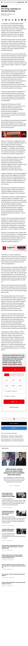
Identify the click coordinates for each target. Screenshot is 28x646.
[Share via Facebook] (2, 20)
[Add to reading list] (25, 20)
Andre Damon (4, 14)
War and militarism (6, 440)
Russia (11, 436)
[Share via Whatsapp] (9, 20)
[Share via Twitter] (6, 20)
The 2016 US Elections (18, 440)
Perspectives (4, 436)
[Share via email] (15, 20)
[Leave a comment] (22, 20)
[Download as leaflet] (18, 20)
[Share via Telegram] (12, 20)
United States (19, 436)
